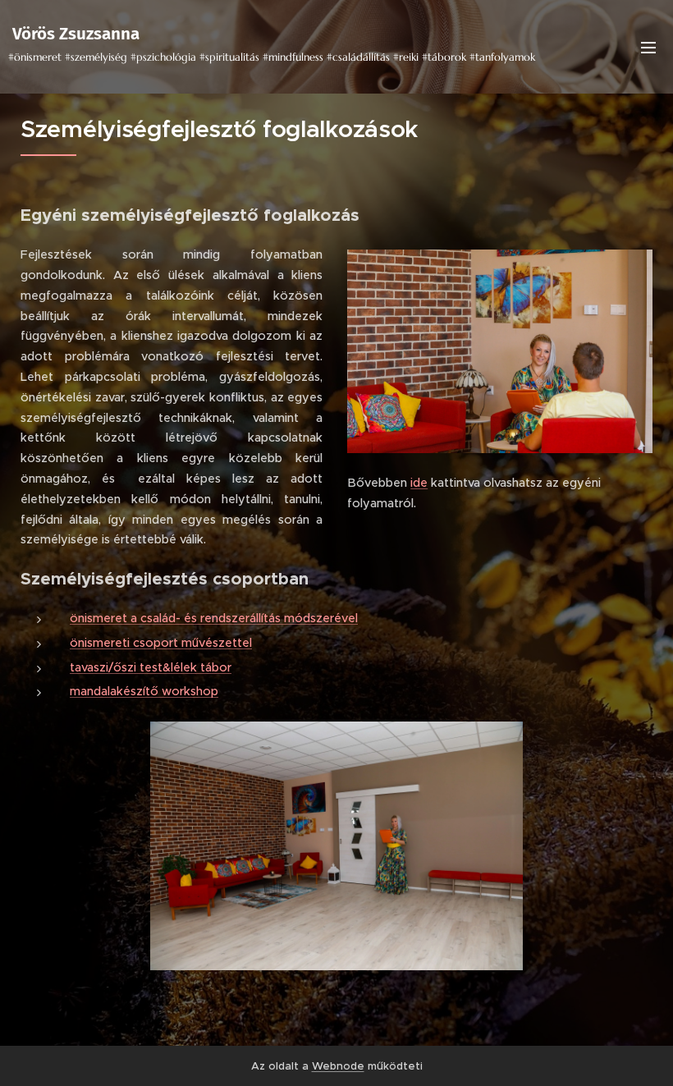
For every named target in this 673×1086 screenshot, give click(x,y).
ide (419, 482)
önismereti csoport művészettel (161, 642)
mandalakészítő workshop (144, 691)
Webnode (338, 1066)
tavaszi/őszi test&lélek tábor (150, 667)
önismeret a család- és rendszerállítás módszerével (214, 618)
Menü (648, 46)
